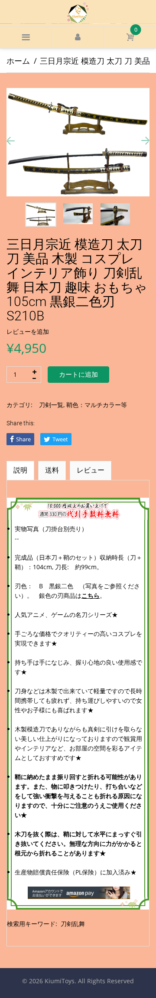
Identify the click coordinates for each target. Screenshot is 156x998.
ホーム (18, 60)
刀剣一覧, (52, 405)
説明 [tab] (20, 470)
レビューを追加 (27, 331)
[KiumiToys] (78, 12)
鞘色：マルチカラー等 (96, 405)
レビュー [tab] (90, 470)
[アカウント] (78, 37)
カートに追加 (78, 374)
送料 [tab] (52, 470)
